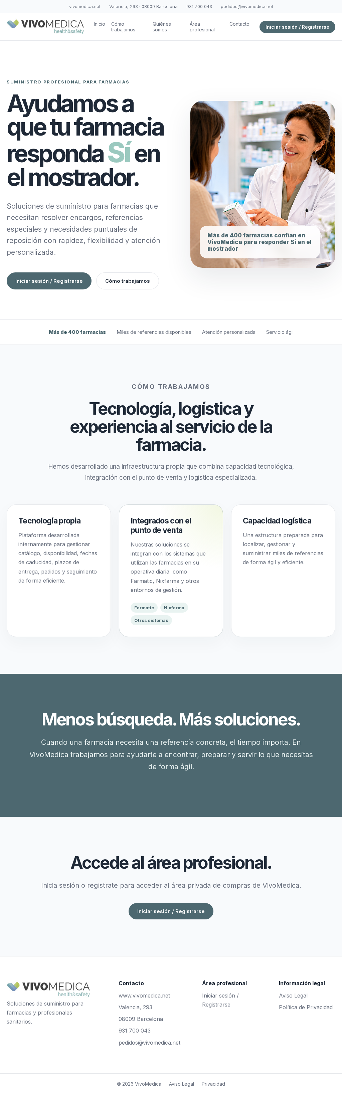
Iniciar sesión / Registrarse (297, 27)
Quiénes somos (162, 26)
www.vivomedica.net (144, 995)
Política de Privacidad (306, 1007)
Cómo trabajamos (123, 26)
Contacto (239, 24)
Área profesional (202, 26)
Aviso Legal (293, 995)
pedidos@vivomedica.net (247, 6)
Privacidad (213, 1084)
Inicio (99, 24)
